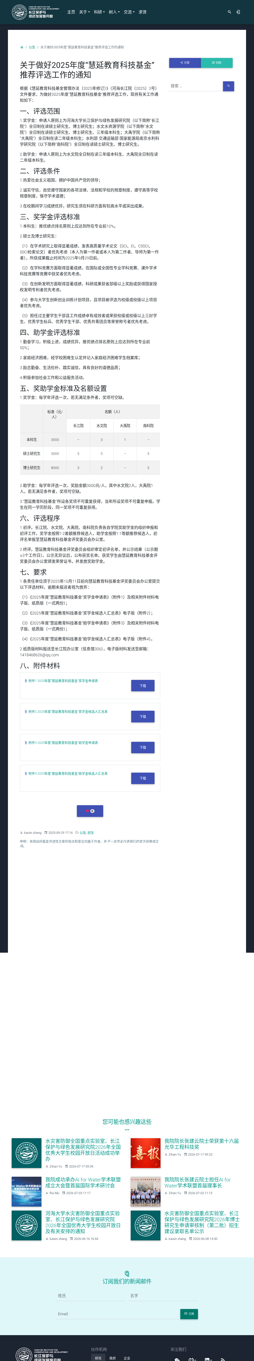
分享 (187, 62)
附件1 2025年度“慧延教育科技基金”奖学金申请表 (63, 681)
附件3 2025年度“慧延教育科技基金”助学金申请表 (63, 743)
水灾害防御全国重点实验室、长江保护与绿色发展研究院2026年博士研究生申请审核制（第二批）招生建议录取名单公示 (202, 1222)
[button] (90, 811)
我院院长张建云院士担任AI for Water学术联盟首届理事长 (197, 1183)
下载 (143, 686)
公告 (32, 47)
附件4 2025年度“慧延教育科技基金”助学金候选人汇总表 (68, 773)
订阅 (191, 1313)
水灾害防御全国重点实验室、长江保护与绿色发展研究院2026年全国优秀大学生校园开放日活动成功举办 (83, 1150)
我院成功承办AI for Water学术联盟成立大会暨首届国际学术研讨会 (83, 1183)
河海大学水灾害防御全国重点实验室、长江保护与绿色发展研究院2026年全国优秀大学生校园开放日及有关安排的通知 (83, 1222)
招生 (91, 833)
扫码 (218, 62)
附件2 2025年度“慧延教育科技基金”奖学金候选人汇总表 (68, 711)
